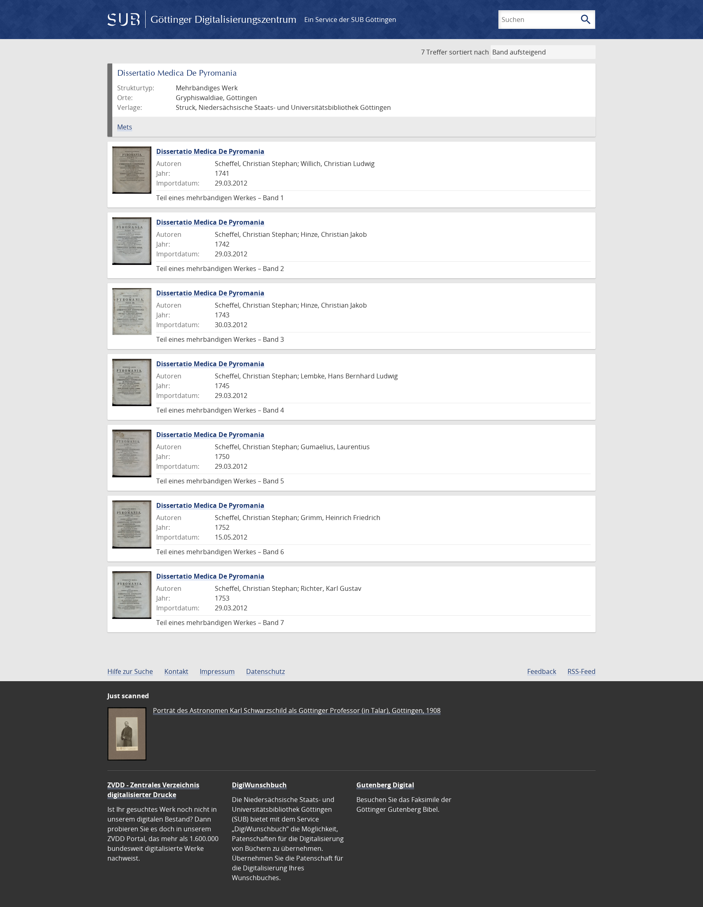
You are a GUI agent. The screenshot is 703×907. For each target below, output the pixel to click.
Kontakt (176, 671)
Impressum (217, 671)
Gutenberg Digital (385, 784)
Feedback (541, 671)
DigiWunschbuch (259, 784)
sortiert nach (469, 52)
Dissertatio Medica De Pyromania (210, 151)
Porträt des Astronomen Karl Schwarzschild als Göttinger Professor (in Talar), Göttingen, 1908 (297, 710)
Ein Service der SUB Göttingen (350, 19)
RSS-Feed (582, 671)
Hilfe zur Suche (130, 671)
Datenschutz (265, 671)
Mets (124, 126)
